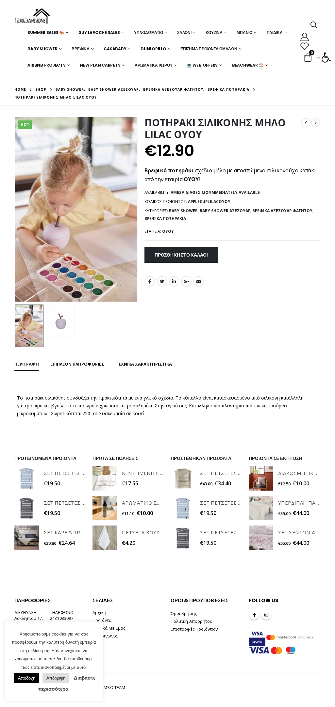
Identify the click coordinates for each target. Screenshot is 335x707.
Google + (186, 281)
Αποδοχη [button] (26, 678)
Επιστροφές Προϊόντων (194, 629)
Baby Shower (42, 49)
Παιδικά (275, 32)
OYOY (168, 231)
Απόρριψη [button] (55, 678)
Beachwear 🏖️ (247, 65)
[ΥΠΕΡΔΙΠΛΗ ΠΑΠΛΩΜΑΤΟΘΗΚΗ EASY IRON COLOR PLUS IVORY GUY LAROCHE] (261, 508)
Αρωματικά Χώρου (153, 65)
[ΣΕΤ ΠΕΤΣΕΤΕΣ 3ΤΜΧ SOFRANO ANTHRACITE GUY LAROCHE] (26, 508)
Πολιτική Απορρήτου (191, 621)
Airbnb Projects (46, 65)
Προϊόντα (102, 620)
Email (198, 281)
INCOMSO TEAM (109, 687)
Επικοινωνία (105, 636)
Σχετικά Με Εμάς (108, 628)
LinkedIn (174, 281)
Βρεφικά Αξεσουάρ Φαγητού (282, 210)
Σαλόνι (184, 32)
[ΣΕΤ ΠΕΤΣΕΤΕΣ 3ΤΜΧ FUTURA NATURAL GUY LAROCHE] (183, 478)
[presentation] (16, 209)
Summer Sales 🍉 (45, 32)
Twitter (162, 281)
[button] (326, 57)
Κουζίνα (214, 32)
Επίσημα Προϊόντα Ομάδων (208, 49)
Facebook (149, 281)
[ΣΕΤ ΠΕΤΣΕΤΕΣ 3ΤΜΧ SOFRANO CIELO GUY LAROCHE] (26, 478)
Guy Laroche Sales (99, 32)
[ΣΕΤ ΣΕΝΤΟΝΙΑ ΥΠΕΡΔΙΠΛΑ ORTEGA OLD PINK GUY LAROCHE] (261, 538)
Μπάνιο (244, 32)
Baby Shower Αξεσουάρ (225, 210)
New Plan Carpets (100, 65)
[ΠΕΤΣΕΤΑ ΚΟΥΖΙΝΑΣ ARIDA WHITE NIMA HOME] (104, 538)
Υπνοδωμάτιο (148, 32)
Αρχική (99, 612)
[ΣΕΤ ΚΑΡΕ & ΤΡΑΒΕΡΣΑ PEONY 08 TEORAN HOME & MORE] (26, 538)
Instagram (266, 615)
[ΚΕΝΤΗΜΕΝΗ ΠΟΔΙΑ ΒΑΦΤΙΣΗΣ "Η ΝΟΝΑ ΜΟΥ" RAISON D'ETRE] (104, 478)
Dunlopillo (153, 49)
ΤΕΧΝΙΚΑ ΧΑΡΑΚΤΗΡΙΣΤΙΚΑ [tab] (144, 364)
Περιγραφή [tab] (26, 364)
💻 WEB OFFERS (202, 65)
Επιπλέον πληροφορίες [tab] (77, 364)
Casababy (115, 49)
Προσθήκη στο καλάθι (181, 255)
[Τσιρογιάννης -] (32, 16)
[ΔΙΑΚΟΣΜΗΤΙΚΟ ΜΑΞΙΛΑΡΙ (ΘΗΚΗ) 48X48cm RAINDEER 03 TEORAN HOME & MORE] (261, 478)
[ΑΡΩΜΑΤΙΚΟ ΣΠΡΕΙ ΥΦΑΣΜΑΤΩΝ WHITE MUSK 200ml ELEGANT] (104, 508)
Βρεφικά (80, 49)
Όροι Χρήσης (184, 613)
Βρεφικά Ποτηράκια (165, 218)
